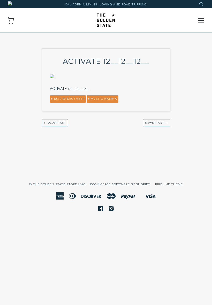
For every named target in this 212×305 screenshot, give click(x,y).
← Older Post (55, 122)
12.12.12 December (69, 99)
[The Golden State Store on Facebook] (101, 209)
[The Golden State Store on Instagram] (111, 209)
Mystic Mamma (104, 99)
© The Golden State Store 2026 (57, 184)
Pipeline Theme (169, 184)
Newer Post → (156, 122)
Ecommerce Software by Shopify (120, 184)
